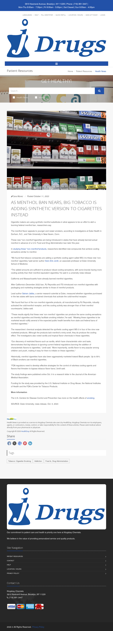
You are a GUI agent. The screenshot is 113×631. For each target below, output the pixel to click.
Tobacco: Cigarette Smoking (19, 461)
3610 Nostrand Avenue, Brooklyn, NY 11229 (45, 3)
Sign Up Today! (92, 15)
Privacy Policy (13, 573)
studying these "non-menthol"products (29, 248)
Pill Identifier (47, 15)
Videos (42, 97)
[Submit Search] (99, 91)
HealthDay (25, 431)
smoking (90, 398)
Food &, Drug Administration (56, 461)
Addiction (38, 461)
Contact (10, 560)
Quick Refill (61, 15)
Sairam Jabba (28, 293)
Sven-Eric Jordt (51, 260)
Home (70, 71)
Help (36, 15)
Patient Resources (84, 71)
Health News (22, 97)
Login (102, 15)
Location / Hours (75, 15)
